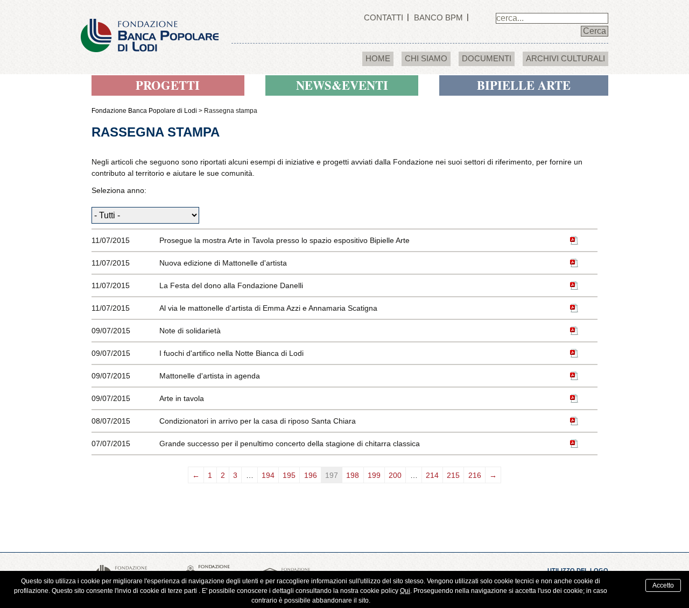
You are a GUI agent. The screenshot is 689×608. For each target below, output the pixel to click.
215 (453, 475)
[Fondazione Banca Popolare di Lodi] (150, 25)
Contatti (383, 17)
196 (310, 475)
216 (474, 475)
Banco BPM (438, 17)
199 (374, 475)
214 (432, 475)
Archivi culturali (565, 58)
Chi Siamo (426, 58)
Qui (405, 591)
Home (377, 58)
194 (268, 475)
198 (352, 475)
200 (395, 475)
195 (289, 475)
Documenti (486, 58)
